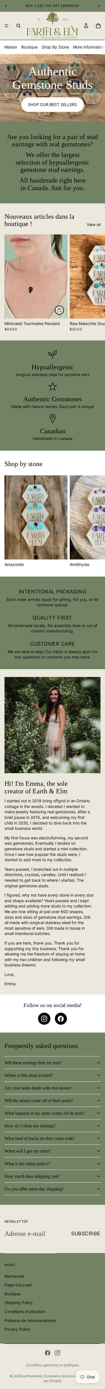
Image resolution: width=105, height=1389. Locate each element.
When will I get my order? (27, 1151)
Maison (10, 47)
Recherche (14, 1275)
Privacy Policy (17, 1329)
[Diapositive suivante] (94, 283)
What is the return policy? (27, 1163)
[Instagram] (57, 1352)
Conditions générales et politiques (52, 1365)
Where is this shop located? (28, 1075)
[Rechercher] (18, 26)
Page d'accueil (17, 1284)
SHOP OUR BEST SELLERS (52, 104)
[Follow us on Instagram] (44, 1019)
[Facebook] (47, 1352)
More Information (88, 47)
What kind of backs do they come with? (39, 1138)
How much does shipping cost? (32, 1176)
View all (94, 224)
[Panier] (98, 26)
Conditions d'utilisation (24, 1311)
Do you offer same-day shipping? (34, 1189)
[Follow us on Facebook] (61, 1019)
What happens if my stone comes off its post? (44, 1113)
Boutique (29, 47)
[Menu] (6, 25)
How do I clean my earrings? (30, 1125)
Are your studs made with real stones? (38, 1088)
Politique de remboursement (30, 1320)
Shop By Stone (55, 47)
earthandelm (32, 1376)
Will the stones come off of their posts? (38, 1100)
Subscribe (86, 1233)
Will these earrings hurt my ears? (33, 1062)
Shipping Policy (18, 1302)
